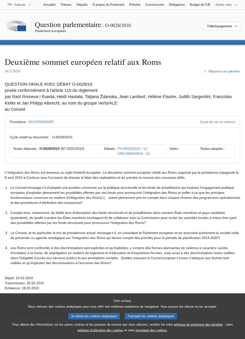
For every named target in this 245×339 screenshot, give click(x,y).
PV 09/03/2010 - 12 (132, 148)
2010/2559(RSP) (41, 122)
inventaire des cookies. (152, 330)
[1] (103, 198)
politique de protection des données (198, 324)
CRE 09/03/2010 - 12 (134, 154)
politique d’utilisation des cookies (100, 330)
